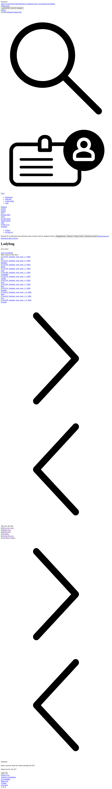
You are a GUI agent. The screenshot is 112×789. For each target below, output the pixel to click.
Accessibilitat (5, 779)
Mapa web (4, 781)
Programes (9, 197)
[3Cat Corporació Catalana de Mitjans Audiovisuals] (5, 775)
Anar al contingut (27, 4)
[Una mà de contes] (56, 528)
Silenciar (70, 236)
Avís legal (4, 785)
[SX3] (3, 10)
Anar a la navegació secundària (44, 4)
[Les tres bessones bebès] (56, 538)
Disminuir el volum (91, 236)
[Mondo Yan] (56, 530)
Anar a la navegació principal (11, 4)
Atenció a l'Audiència (8, 777)
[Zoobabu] (56, 534)
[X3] (6, 12)
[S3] (2, 12)
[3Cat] (5, 6)
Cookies (4, 783)
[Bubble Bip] (56, 532)
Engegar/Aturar (61, 236)
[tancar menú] (4, 207)
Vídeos (7, 230)
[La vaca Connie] (56, 536)
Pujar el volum (79, 236)
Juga (6, 203)
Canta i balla (9, 201)
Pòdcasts (8, 199)
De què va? (9, 232)
